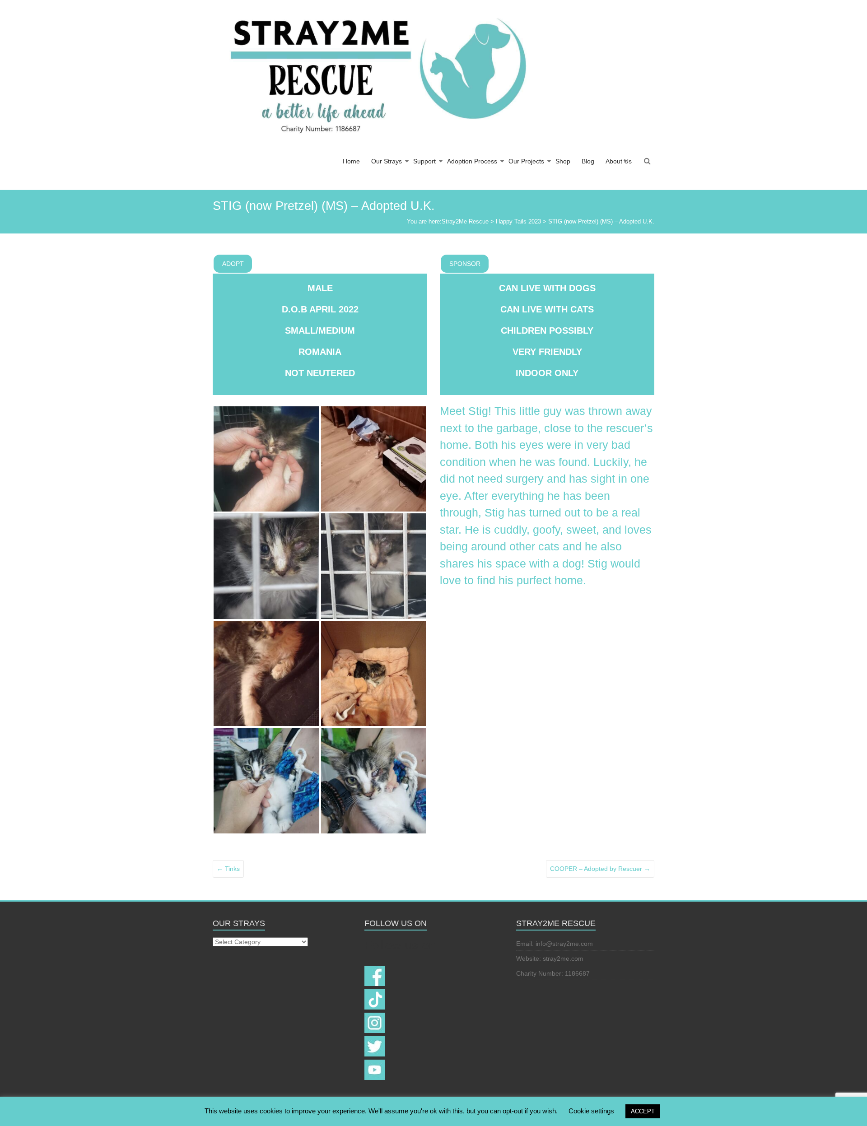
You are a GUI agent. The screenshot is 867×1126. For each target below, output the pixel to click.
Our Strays (386, 161)
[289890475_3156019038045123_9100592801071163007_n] (266, 566)
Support (424, 161)
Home (351, 161)
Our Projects (526, 161)
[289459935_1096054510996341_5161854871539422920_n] (266, 459)
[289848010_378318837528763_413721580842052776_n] (374, 566)
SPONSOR (464, 263)
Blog (588, 161)
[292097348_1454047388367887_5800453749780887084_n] (374, 780)
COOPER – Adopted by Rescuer (600, 868)
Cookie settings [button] (591, 1111)
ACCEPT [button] (643, 1111)
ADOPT (233, 263)
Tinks (228, 868)
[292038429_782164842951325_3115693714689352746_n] (266, 780)
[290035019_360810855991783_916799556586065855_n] (266, 673)
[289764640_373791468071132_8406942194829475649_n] (374, 673)
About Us (619, 161)
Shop (562, 161)
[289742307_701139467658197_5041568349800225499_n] (374, 459)
